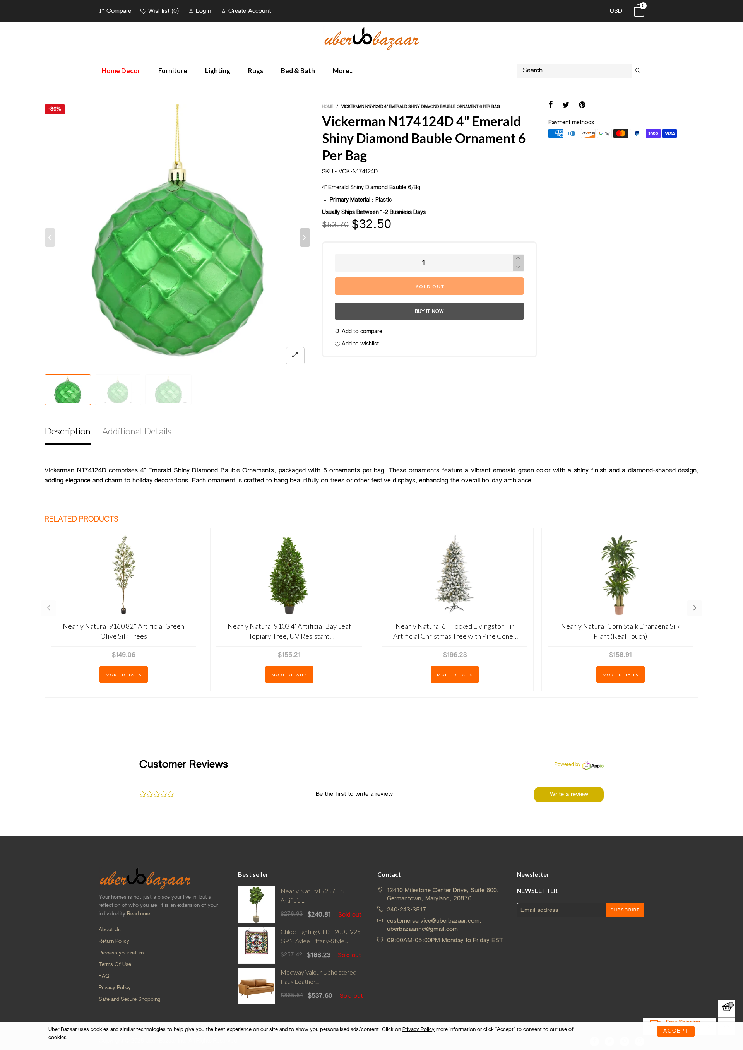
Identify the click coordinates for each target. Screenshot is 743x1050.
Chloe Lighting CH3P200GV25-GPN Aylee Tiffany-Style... (322, 936)
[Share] (550, 105)
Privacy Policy (115, 987)
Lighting (217, 71)
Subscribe (625, 910)
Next (694, 608)
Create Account (249, 11)
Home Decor (121, 71)
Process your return (121, 953)
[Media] (295, 355)
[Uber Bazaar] (371, 38)
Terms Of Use (115, 964)
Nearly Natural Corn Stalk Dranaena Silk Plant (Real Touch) (620, 631)
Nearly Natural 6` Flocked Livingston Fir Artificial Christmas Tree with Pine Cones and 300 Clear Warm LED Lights (454, 631)
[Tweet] (566, 105)
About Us (110, 929)
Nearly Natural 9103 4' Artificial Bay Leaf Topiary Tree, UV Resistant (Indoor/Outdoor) (289, 631)
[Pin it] (582, 105)
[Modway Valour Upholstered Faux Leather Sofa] (256, 986)
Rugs (255, 71)
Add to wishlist (359, 344)
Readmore (138, 914)
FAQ (104, 976)
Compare (118, 11)
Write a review (569, 794)
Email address (539, 910)
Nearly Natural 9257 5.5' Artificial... (313, 895)
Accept (675, 1031)
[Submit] (638, 71)
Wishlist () (163, 11)
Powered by (567, 765)
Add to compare (361, 331)
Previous (48, 608)
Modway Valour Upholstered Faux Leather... (318, 976)
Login (203, 11)
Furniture (172, 71)
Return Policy (114, 941)
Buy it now (429, 312)
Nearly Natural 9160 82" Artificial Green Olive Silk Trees (123, 631)
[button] (50, 237)
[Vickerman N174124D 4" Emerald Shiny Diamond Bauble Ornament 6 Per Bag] (177, 237)
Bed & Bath (298, 71)
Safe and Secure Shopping (129, 999)
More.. (343, 71)
